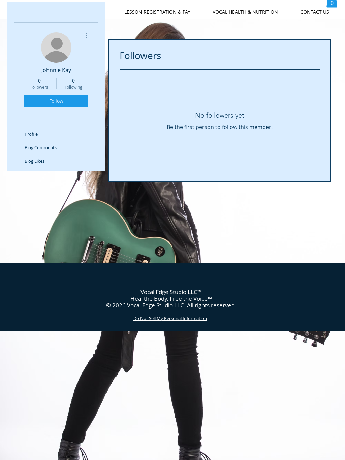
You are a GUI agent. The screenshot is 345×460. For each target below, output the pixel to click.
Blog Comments (41, 147)
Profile (31, 134)
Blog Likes (34, 161)
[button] (157, 12)
